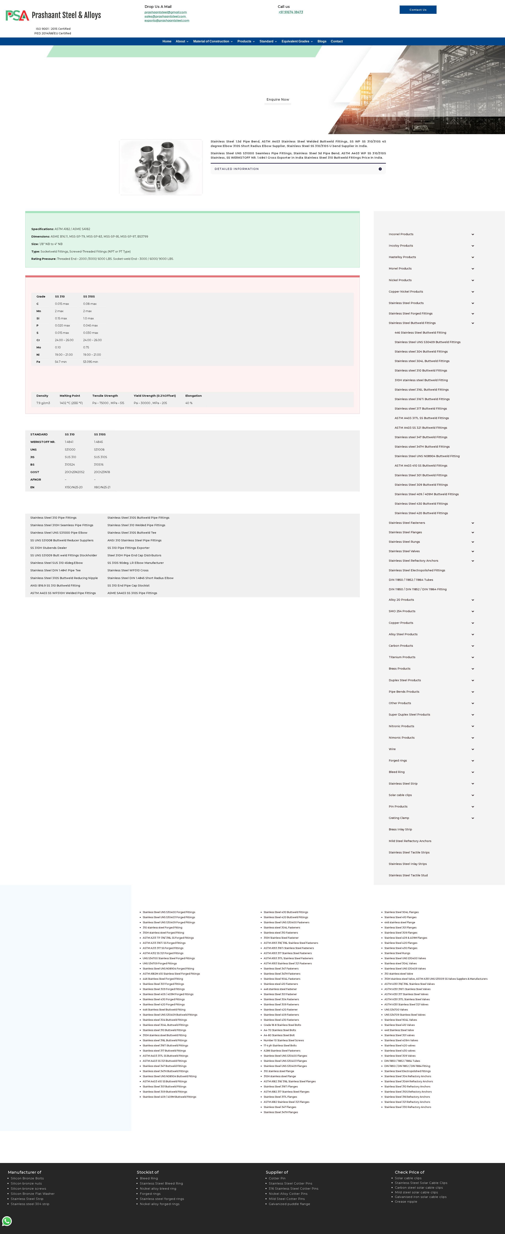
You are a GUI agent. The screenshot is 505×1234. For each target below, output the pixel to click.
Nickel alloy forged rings (160, 1204)
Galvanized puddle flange (289, 1204)
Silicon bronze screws (28, 1188)
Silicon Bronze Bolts (27, 1178)
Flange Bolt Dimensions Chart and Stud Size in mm (64, 988)
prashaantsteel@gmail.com (166, 12)
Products (244, 41)
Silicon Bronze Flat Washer (33, 1194)
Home (167, 41)
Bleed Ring (149, 1178)
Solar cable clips (408, 1178)
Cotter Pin (277, 1178)
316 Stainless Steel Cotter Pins (293, 1188)
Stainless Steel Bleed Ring (161, 1183)
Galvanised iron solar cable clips (421, 1197)
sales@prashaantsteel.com (166, 16)
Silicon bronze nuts (26, 1183)
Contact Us (418, 9)
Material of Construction (211, 41)
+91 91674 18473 (291, 12)
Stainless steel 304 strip (30, 1204)
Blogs (322, 41)
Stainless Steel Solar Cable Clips (421, 1183)
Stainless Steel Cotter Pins (290, 1183)
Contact (337, 41)
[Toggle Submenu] (473, 234)
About (180, 41)
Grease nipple (406, 1201)
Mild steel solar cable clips (416, 1192)
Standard (266, 41)
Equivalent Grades (295, 41)
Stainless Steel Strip (27, 1199)
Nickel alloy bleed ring (158, 1188)
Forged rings (150, 1194)
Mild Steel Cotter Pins (287, 1199)
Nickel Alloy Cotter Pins (288, 1194)
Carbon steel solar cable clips (419, 1187)
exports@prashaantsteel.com (167, 20)
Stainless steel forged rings (162, 1199)
